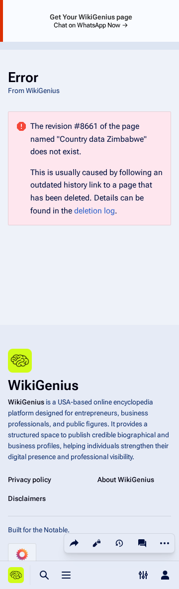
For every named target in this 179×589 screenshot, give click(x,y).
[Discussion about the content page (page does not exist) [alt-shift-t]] (142, 543)
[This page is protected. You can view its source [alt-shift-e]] (96, 543)
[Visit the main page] (16, 575)
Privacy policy (29, 480)
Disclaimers (27, 498)
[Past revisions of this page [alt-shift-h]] (119, 543)
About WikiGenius (125, 480)
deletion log (94, 210)
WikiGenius (26, 402)
